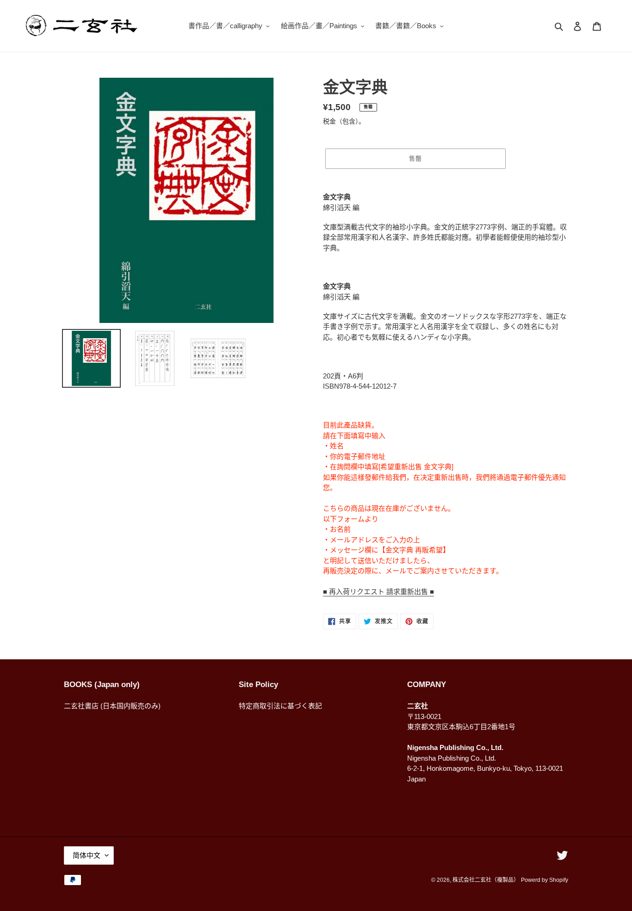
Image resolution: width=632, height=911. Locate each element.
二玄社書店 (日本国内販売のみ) (112, 706)
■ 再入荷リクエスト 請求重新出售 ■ (378, 591)
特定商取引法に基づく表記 (280, 706)
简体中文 (86, 855)
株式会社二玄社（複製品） (485, 880)
